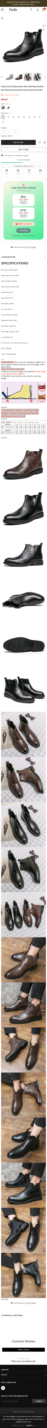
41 (24, 117)
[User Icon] (38, 9)
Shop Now (23, 230)
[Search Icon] (31, 9)
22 (5, 155)
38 (8, 117)
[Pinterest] (3, 1388)
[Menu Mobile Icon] (2, 9)
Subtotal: (4, 136)
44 (39, 117)
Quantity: (4, 128)
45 (3, 122)
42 (29, 117)
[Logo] (13, 9)
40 (18, 117)
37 (3, 117)
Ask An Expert (31, 247)
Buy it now (24, 149)
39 (13, 117)
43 (34, 117)
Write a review (23, 1350)
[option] (23, 45)
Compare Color (39, 65)
